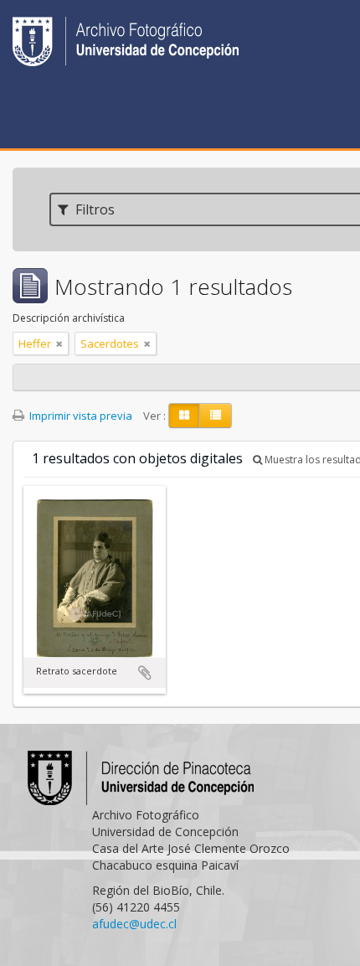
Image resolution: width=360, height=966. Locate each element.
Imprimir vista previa (79, 415)
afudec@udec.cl (134, 924)
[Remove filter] (59, 343)
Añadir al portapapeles (144, 672)
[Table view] (215, 415)
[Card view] (184, 415)
